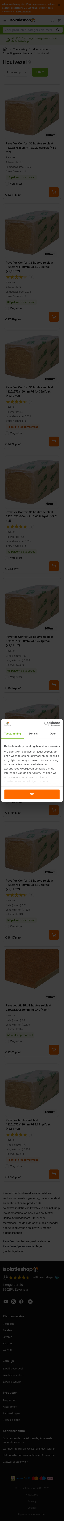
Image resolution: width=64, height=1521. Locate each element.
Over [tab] (53, 733)
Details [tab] (33, 733)
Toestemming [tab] (12, 733)
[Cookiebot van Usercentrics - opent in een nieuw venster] (45, 723)
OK (32, 794)
